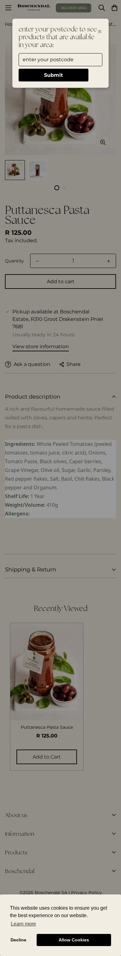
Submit (53, 75)
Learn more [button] (23, 923)
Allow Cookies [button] (74, 939)
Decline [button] (18, 939)
